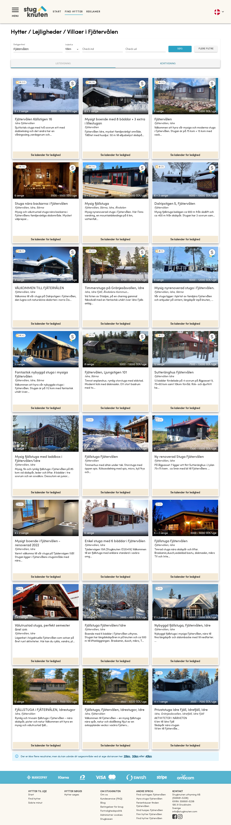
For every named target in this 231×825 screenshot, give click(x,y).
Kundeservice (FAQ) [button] (111, 799)
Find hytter (74, 12)
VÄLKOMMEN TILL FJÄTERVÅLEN (39, 288)
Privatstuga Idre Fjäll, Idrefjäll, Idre (181, 710)
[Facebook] (174, 817)
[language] (219, 11)
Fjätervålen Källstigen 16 (33, 119)
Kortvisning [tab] (168, 64)
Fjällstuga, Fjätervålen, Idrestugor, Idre (114, 710)
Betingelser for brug (111, 807)
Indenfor (69, 45)
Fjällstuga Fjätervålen (101, 457)
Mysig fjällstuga (97, 204)
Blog (103, 803)
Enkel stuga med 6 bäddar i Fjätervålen (115, 541)
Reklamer (93, 12)
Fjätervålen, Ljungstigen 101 (106, 372)
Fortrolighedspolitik (111, 811)
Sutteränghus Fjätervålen (174, 372)
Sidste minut (35, 803)
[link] (151, 795)
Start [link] (57, 12)
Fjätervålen (163, 119)
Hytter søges (71, 795)
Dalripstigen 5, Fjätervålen (174, 204)
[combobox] (35, 49)
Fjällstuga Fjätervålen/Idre (105, 625)
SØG (180, 49)
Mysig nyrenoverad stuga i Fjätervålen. (184, 288)
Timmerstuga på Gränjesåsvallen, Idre (114, 288)
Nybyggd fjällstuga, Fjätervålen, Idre (182, 625)
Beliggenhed (19, 45)
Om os (104, 795)
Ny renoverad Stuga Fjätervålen (179, 457)
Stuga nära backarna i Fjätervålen (41, 204)
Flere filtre (206, 49)
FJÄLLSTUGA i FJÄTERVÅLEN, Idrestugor (45, 710)
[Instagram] (180, 817)
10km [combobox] (68, 49)
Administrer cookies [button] (111, 815)
